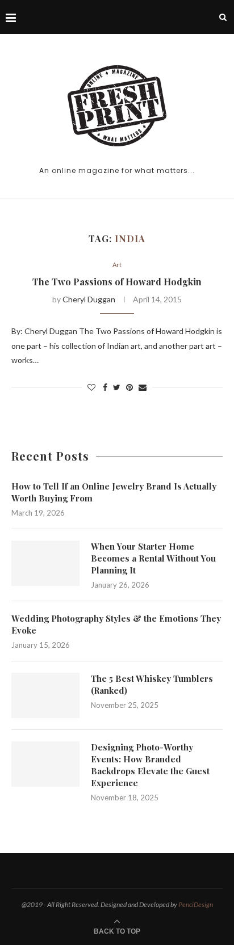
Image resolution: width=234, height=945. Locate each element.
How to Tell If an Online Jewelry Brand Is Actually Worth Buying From (113, 492)
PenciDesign (195, 904)
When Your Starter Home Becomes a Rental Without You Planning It (153, 558)
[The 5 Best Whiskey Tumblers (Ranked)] (45, 695)
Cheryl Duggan (88, 299)
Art (117, 264)
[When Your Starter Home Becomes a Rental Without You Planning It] (45, 563)
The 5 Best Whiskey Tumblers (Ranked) (152, 684)
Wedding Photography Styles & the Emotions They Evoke (116, 624)
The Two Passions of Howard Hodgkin (117, 282)
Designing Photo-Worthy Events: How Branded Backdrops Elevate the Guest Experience (150, 764)
